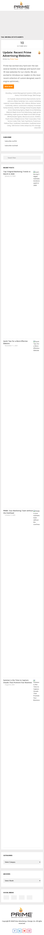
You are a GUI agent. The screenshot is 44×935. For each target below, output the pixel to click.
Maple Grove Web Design (32, 114)
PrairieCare (36, 121)
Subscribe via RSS (10, 141)
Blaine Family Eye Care (21, 101)
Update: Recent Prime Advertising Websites (17, 53)
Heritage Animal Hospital (28, 108)
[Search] (5, 158)
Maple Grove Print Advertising (22, 112)
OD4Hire (37, 117)
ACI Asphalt (11, 99)
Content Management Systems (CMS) (24, 93)
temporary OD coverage (32, 126)
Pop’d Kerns (28, 121)
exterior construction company (23, 105)
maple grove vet (18, 114)
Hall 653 (16, 108)
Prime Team (14, 59)
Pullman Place (8, 123)
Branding (9, 93)
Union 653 (37, 128)
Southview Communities (21, 123)
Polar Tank (20, 121)
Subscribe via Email (11, 146)
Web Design (37, 95)
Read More (9, 86)
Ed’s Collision (26, 103)
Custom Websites (15, 103)
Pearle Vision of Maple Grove (15, 119)
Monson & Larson (28, 117)
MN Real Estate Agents (14, 117)
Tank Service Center (18, 126)
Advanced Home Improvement (26, 99)
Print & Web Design (26, 95)
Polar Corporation (31, 119)
